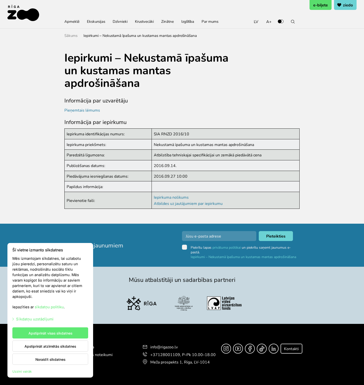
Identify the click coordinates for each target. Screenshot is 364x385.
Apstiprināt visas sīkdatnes (50, 333)
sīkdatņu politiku (49, 306)
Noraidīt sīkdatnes (50, 359)
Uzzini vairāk (22, 371)
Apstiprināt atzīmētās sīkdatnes (50, 346)
